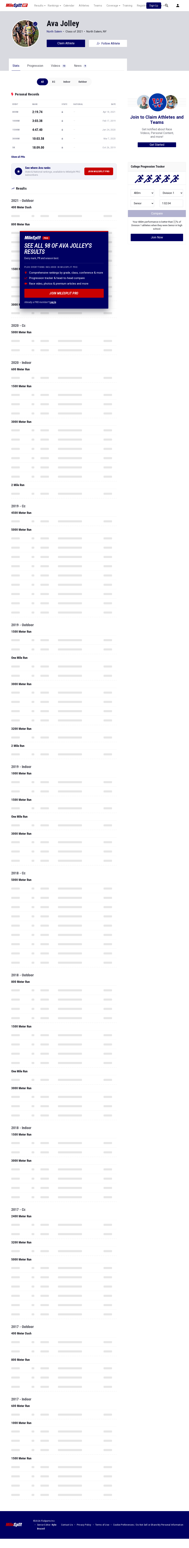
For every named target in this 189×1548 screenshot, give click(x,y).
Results (38, 5)
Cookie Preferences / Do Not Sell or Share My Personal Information (148, 1525)
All (42, 81)
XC (53, 81)
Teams (98, 5)
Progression (35, 65)
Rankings (53, 5)
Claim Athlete (66, 43)
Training (127, 5)
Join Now (157, 237)
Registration (144, 5)
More (159, 5)
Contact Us (67, 1525)
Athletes (84, 5)
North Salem (54, 31)
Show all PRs (18, 156)
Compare (157, 213)
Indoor (66, 81)
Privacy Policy (84, 1525)
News (80, 65)
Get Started (157, 144)
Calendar (68, 5)
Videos (58, 65)
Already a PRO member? (40, 302)
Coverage (112, 5)
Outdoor (82, 81)
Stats (16, 65)
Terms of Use (102, 1525)
